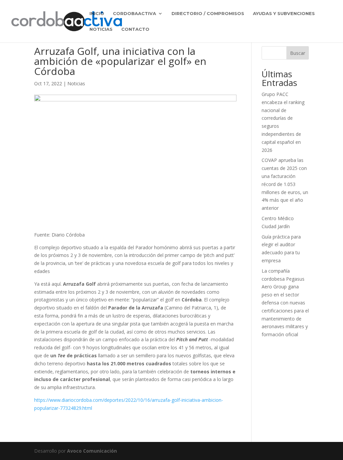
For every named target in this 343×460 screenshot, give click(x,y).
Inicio (96, 13)
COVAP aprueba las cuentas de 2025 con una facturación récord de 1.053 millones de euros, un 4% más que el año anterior (285, 184)
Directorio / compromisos (208, 13)
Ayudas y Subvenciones (284, 13)
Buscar (297, 53)
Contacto (135, 29)
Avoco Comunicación (92, 451)
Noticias (101, 29)
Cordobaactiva (134, 13)
